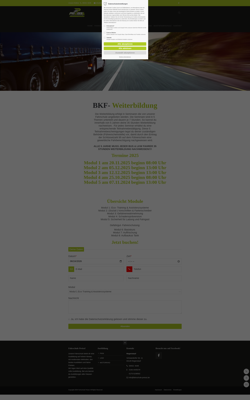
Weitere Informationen (125, 57)
